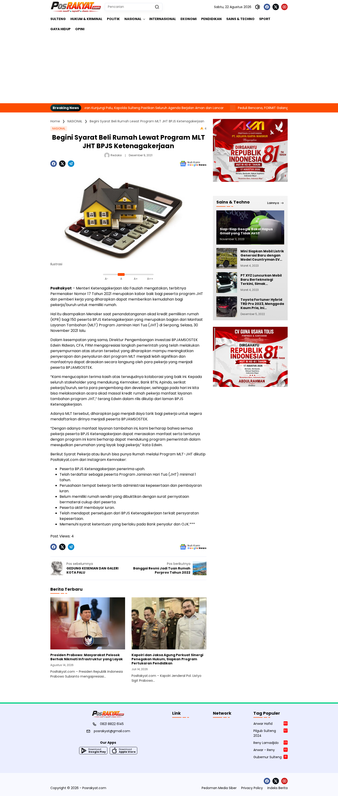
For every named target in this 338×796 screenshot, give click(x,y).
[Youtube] (284, 7)
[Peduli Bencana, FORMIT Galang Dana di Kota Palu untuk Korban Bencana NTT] (209, 108)
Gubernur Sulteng (270, 757)
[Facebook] (267, 7)
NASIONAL (58, 128)
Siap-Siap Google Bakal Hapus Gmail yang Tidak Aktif (246, 231)
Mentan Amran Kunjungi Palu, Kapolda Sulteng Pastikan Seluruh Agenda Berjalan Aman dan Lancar (121, 108)
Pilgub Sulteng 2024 (270, 733)
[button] (157, 7)
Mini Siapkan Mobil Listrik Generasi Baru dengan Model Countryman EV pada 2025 (262, 255)
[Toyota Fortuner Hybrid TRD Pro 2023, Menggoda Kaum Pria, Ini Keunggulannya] (226, 306)
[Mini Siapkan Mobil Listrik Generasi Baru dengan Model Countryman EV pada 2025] (226, 258)
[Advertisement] (169, 68)
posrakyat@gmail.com (112, 731)
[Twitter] (275, 7)
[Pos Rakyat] (75, 7)
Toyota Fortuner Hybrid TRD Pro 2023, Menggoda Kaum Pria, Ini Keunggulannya (262, 304)
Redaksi (116, 155)
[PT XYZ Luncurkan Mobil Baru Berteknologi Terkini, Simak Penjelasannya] (226, 282)
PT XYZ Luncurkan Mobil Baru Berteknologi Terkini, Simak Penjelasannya (261, 279)
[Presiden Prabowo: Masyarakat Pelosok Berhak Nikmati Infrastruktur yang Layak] (87, 623)
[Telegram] (71, 163)
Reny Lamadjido (270, 742)
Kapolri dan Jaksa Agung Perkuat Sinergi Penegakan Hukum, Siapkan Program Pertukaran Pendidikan (167, 659)
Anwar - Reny (270, 750)
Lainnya (273, 203)
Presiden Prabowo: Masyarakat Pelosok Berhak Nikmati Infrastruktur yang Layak (86, 657)
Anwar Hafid (270, 723)
